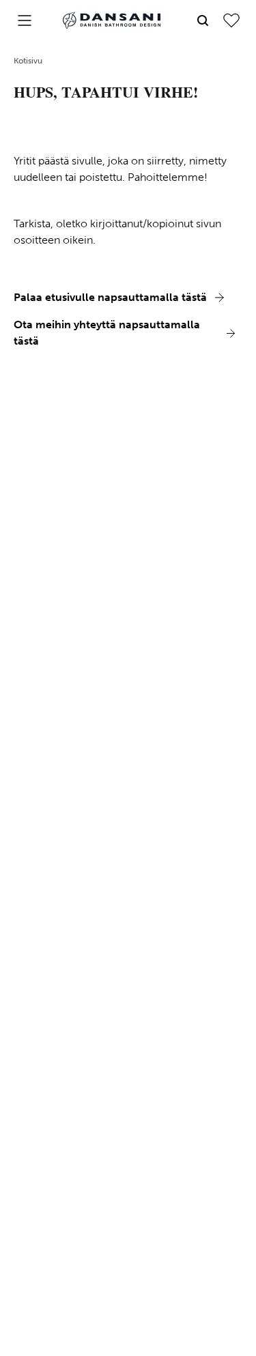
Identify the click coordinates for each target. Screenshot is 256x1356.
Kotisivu (28, 61)
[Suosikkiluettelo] (231, 20)
